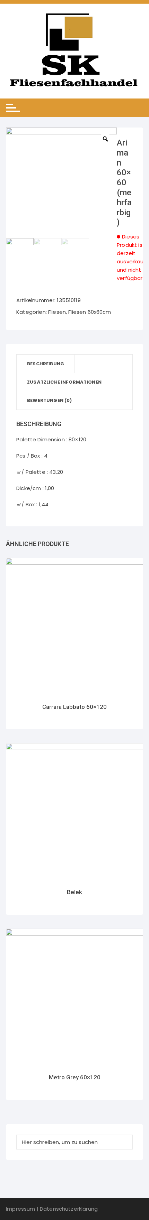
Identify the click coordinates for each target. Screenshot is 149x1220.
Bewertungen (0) (49, 400)
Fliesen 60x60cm (89, 312)
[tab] (46, 364)
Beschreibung (45, 363)
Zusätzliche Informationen (64, 382)
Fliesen (57, 312)
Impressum (20, 1208)
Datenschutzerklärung (69, 1208)
